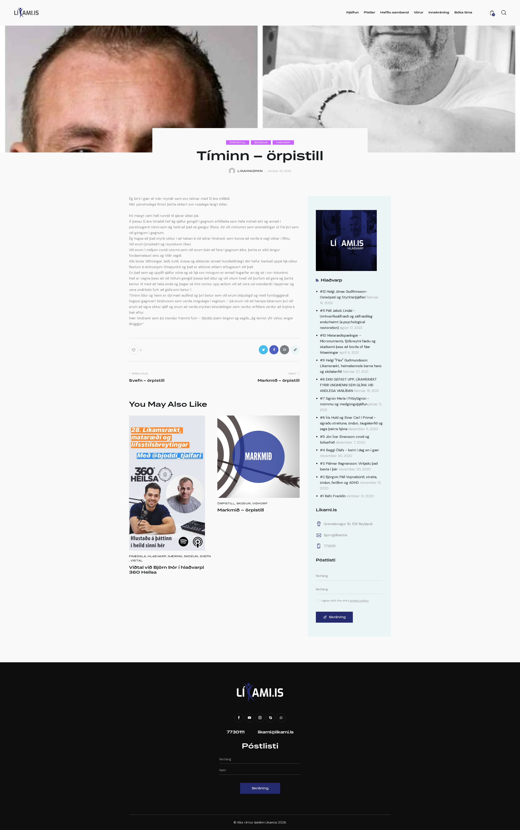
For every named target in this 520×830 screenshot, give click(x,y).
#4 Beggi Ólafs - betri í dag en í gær (349, 450)
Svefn (205, 556)
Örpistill (238, 142)
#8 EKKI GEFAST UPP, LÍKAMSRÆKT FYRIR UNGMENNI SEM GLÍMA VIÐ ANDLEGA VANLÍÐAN (348, 385)
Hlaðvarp (157, 556)
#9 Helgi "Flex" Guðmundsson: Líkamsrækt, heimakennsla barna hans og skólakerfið (350, 366)
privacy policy (359, 600)
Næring (175, 556)
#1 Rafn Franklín (333, 496)
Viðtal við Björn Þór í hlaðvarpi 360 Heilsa (166, 570)
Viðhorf (283, 142)
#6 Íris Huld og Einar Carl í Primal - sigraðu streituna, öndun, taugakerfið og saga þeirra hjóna (351, 423)
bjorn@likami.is (335, 535)
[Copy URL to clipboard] (295, 349)
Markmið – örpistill (240, 510)
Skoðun (261, 142)
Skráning (260, 788)
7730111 (329, 546)
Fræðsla (137, 556)
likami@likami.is (276, 732)
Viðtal (137, 560)
